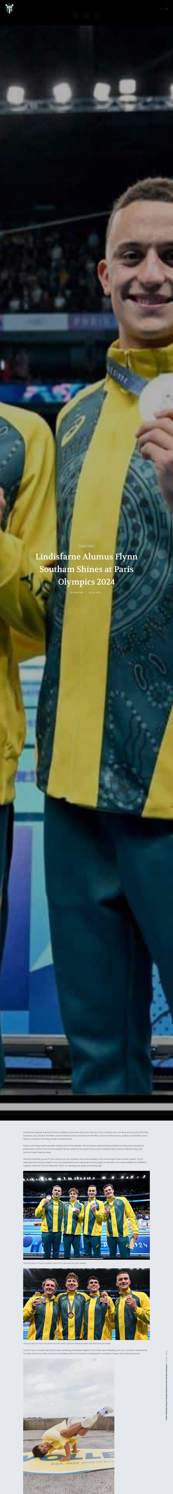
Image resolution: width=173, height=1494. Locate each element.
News (167, 1359)
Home (167, 1353)
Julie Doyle (78, 592)
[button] (163, 8)
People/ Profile (86, 546)
